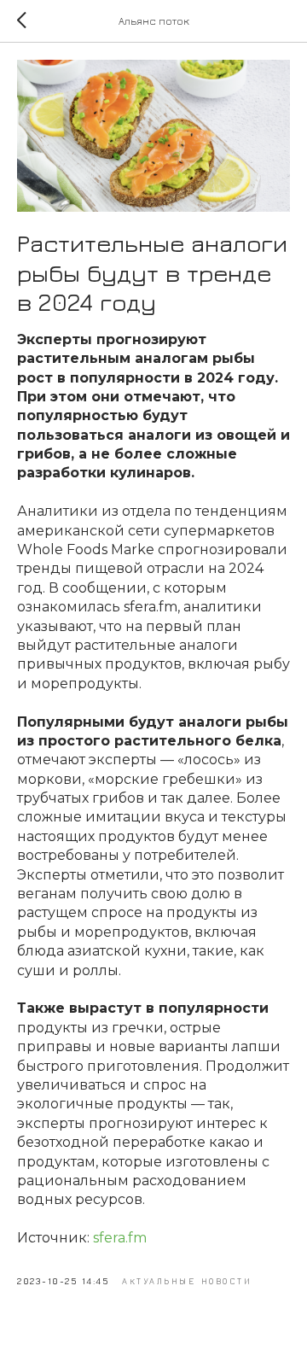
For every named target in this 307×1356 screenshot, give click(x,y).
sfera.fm (120, 1238)
